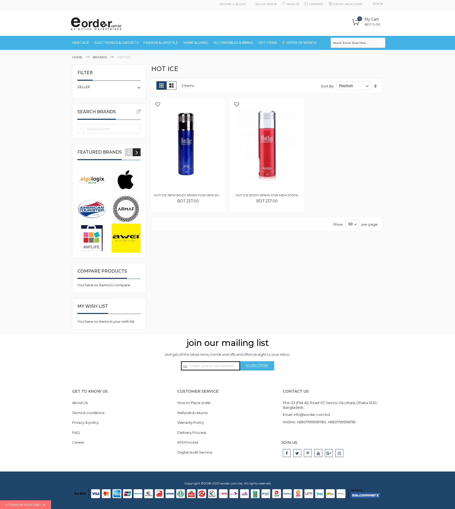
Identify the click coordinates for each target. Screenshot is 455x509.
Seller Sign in (266, 4)
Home (77, 57)
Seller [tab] (83, 87)
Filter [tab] (85, 72)
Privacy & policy (85, 422)
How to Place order (194, 403)
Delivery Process (191, 432)
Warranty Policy (190, 422)
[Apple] (126, 179)
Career (78, 442)
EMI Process (187, 442)
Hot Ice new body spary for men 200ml (190, 195)
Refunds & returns (192, 413)
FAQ (76, 432)
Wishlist (293, 4)
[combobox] (357, 42)
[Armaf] (126, 208)
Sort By (327, 86)
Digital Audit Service (194, 452)
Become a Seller (232, 4)
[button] (157, 105)
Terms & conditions (88, 413)
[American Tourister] (91, 208)
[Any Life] (91, 238)
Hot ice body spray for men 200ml (267, 195)
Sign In (378, 4)
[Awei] (126, 238)
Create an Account (348, 4)
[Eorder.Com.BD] (96, 24)
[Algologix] (91, 179)
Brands (100, 57)
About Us (80, 403)
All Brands (138, 112)
